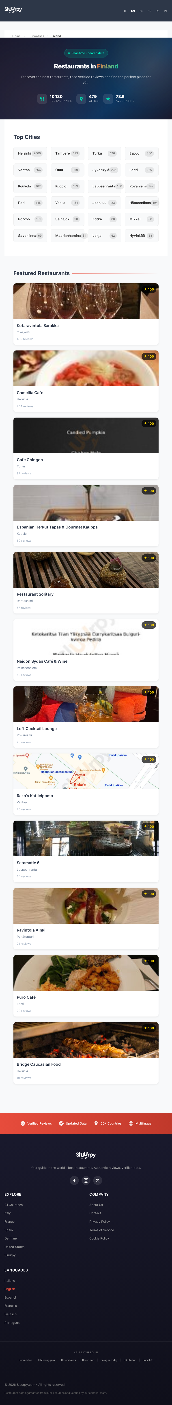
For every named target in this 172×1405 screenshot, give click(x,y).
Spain (8, 1230)
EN (133, 11)
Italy (7, 1213)
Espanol (10, 1297)
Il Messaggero (46, 1360)
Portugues (11, 1322)
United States (14, 1247)
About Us (96, 1205)
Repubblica (25, 1360)
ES (141, 11)
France (9, 1221)
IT (125, 11)
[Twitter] (97, 1180)
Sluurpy (10, 1255)
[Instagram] (86, 1180)
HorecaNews (68, 1360)
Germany (11, 1238)
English (9, 1289)
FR (149, 11)
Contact (95, 1213)
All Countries (13, 1205)
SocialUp (148, 1360)
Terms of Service (101, 1230)
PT (166, 11)
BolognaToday (109, 1360)
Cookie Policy (99, 1238)
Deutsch (10, 1314)
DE (157, 11)
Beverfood (88, 1360)
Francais (10, 1305)
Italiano (9, 1280)
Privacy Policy (99, 1221)
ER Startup (130, 1360)
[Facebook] (74, 1180)
